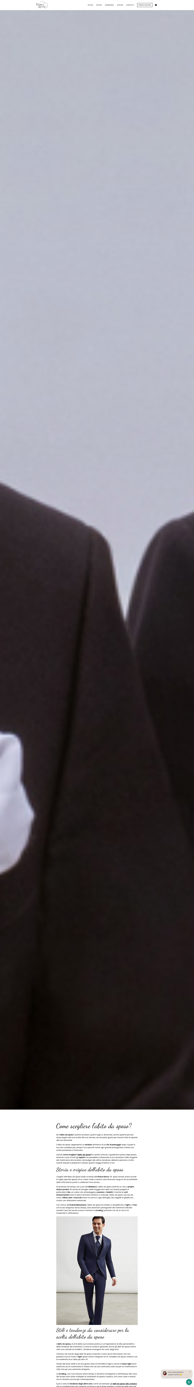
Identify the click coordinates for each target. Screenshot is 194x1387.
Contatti (130, 5)
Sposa (90, 5)
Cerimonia (109, 5)
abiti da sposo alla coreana (125, 1384)
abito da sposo (84, 1154)
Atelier (120, 5)
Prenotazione (145, 5)
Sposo (99, 5)
